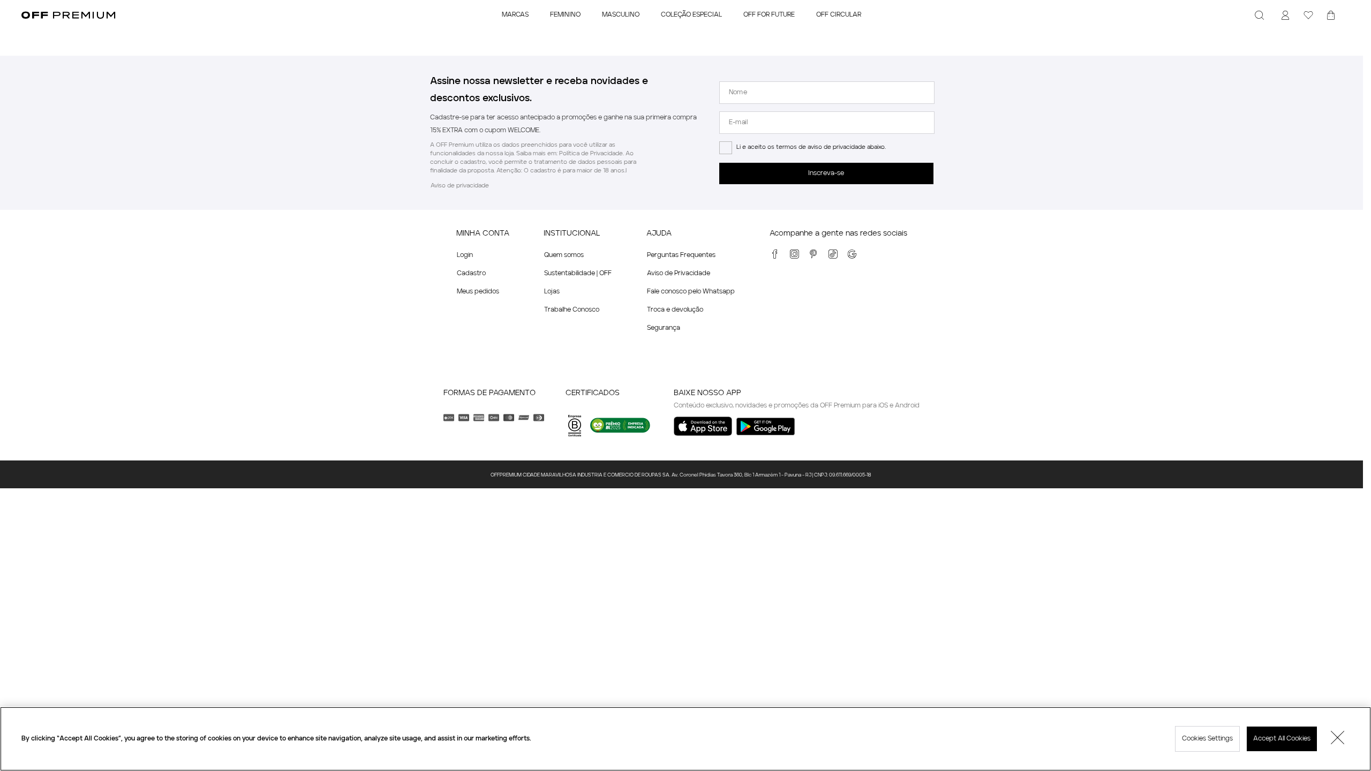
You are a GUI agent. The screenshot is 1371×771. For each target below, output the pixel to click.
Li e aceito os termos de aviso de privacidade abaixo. (811, 147)
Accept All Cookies (1281, 739)
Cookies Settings (1207, 739)
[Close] (1338, 739)
